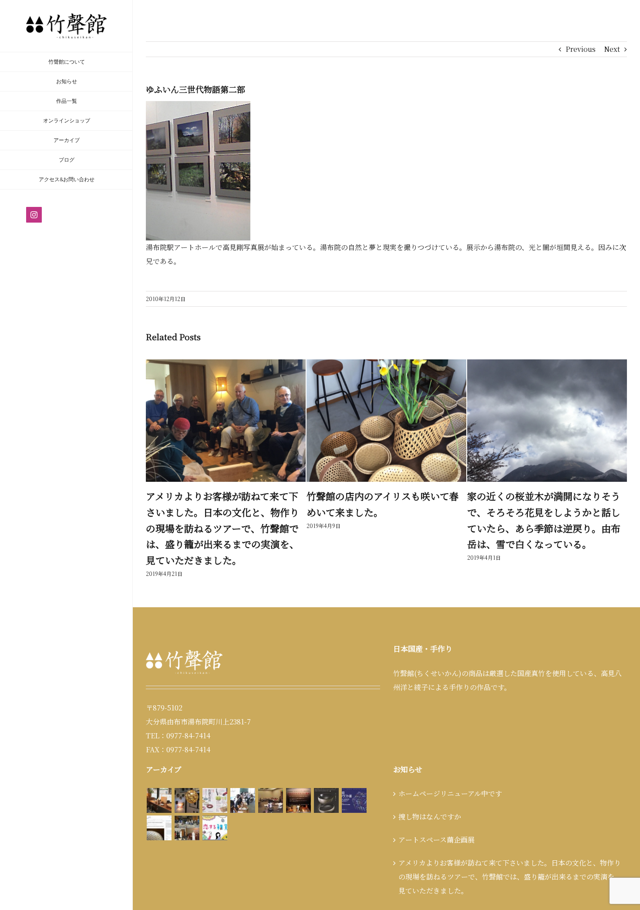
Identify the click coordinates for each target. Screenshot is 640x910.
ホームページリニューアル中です (450, 777)
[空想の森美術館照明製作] (187, 784)
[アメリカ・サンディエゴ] (159, 811)
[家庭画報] (215, 784)
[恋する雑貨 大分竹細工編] (215, 811)
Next (612, 49)
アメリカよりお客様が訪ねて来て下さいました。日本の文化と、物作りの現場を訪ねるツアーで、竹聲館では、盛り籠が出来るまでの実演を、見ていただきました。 (509, 861)
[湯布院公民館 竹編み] (242, 784)
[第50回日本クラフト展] (354, 784)
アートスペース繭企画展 (436, 824)
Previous (581, 49)
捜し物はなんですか (510, 496)
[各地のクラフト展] (298, 784)
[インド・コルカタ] (187, 811)
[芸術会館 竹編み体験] (270, 784)
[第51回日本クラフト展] (326, 784)
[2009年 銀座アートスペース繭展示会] (159, 784)
